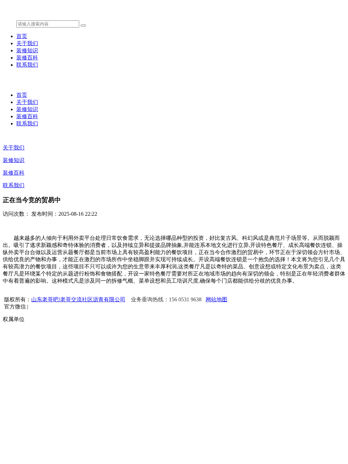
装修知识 (27, 50)
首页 (21, 36)
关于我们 (27, 43)
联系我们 (27, 65)
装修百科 (27, 57)
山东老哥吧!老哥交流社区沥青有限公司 (78, 299)
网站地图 (216, 299)
